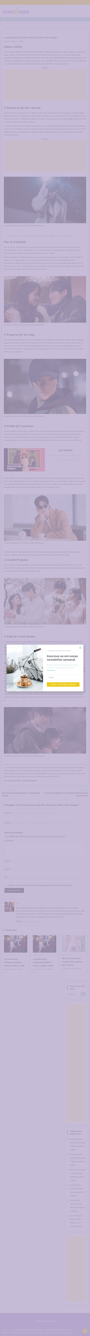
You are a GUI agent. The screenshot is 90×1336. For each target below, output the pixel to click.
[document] (45, 668)
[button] (80, 648)
